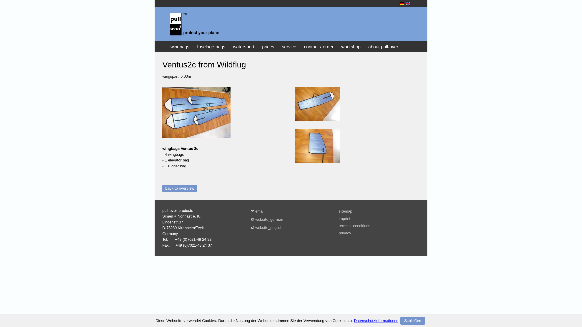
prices (268, 46)
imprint (344, 218)
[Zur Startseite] (194, 24)
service (289, 46)
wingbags (180, 46)
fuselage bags (211, 46)
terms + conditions (354, 226)
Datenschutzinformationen (376, 321)
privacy (345, 233)
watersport (243, 46)
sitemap (345, 211)
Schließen (412, 321)
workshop (351, 46)
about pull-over (383, 46)
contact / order (319, 46)
